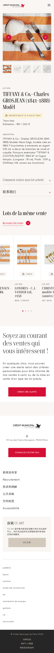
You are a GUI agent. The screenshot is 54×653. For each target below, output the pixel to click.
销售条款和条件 (27, 647)
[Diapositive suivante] (45, 37)
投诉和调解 (10, 486)
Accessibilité (11, 508)
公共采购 (8, 494)
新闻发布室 (10, 472)
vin (4, 615)
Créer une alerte (31, 392)
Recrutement (11, 479)
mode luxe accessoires (14, 588)
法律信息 (27, 639)
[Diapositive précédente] (8, 37)
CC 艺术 (30, 543)
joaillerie (7, 567)
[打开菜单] (49, 5)
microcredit (8, 621)
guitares (7, 608)
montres (7, 581)
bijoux (5, 574)
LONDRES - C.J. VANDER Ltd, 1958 (25, 292)
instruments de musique (14, 601)
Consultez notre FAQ (30, 453)
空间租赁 (8, 501)
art (4, 594)
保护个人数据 (27, 643)
